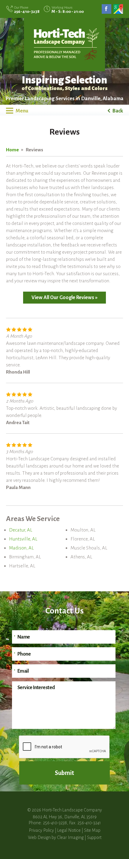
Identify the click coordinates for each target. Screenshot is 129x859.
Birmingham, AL (25, 556)
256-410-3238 (27, 11)
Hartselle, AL (22, 565)
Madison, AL (21, 547)
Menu (21, 111)
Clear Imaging (70, 837)
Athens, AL (81, 556)
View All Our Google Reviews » (65, 297)
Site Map (92, 830)
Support (94, 837)
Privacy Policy (41, 830)
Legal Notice (69, 830)
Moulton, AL (82, 529)
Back (117, 111)
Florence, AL (82, 538)
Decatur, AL (20, 529)
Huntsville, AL (23, 538)
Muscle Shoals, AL (88, 547)
